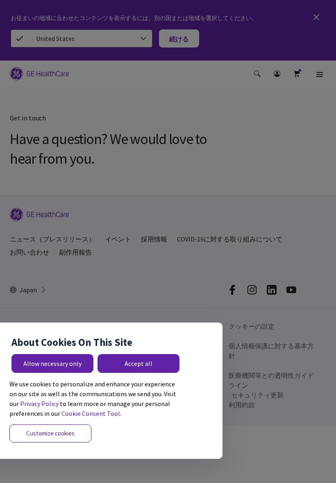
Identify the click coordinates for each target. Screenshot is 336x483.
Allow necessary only (52, 363)
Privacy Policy (39, 403)
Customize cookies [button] (50, 433)
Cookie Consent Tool (90, 413)
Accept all (138, 363)
